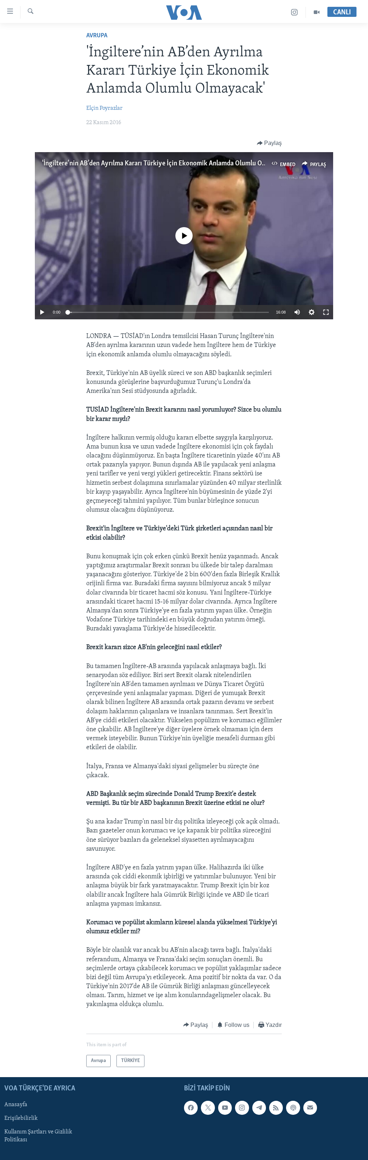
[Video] (316, 12)
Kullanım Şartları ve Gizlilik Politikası (38, 1136)
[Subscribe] (310, 1108)
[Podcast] (293, 1108)
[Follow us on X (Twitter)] (208, 1108)
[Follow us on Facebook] (191, 1108)
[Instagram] (294, 12)
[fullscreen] (326, 312)
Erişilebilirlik (21, 1119)
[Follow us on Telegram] (259, 1108)
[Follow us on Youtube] (225, 1108)
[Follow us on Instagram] (242, 1108)
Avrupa (96, 36)
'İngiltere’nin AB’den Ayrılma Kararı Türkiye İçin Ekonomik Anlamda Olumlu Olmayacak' (166, 163)
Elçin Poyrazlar (104, 108)
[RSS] (276, 1108)
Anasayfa (15, 1105)
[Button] (269, 143)
